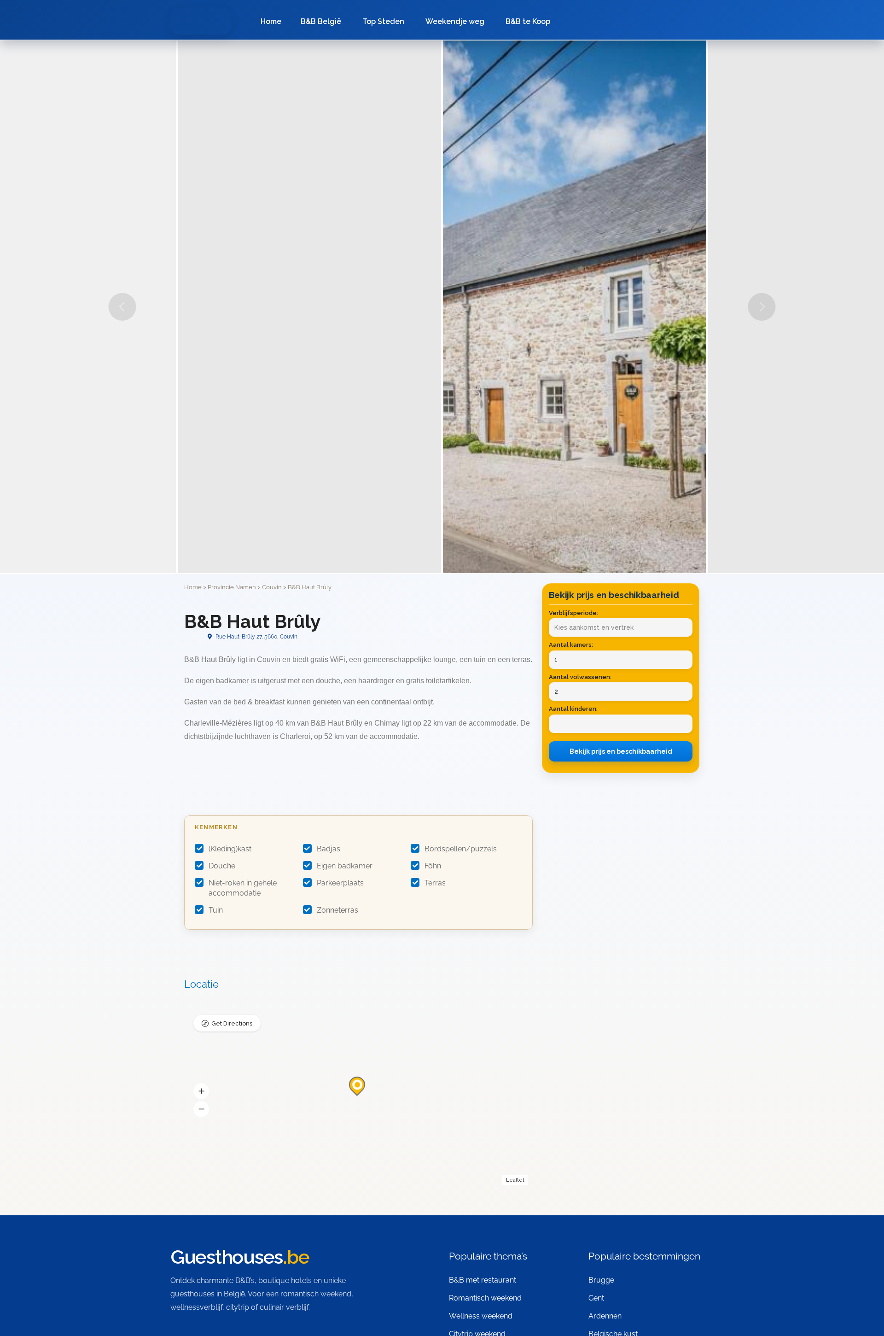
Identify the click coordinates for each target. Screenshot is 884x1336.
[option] (574, 307)
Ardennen (605, 1316)
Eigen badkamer (344, 865)
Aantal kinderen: (573, 708)
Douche (222, 865)
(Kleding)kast (230, 848)
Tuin (216, 910)
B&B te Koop (528, 21)
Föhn (433, 865)
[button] (201, 1091)
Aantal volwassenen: (580, 677)
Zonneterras (337, 910)
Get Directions (231, 1023)
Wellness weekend (480, 1316)
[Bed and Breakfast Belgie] (200, 21)
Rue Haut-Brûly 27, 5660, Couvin (255, 636)
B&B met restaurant (482, 1280)
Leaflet (515, 1180)
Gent (596, 1298)
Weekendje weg (454, 21)
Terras (435, 883)
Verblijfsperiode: (573, 612)
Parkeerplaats (340, 883)
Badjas (328, 848)
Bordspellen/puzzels (461, 848)
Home (271, 21)
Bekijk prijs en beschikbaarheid (621, 751)
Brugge (601, 1280)
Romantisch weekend (485, 1298)
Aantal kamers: (571, 644)
